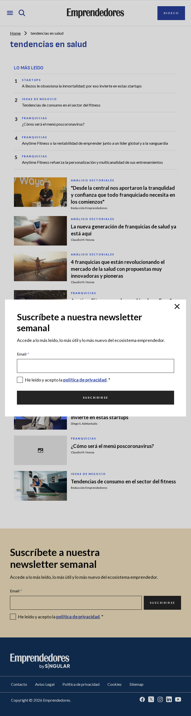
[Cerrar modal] (177, 306)
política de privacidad (85, 380)
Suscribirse (95, 397)
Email (23, 354)
